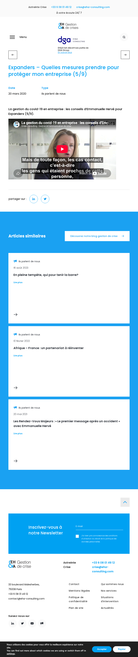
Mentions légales (79, 590)
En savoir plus (65, 52)
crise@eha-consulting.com (93, 7)
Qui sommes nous (112, 584)
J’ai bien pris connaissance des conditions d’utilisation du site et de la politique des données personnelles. (99, 538)
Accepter (102, 649)
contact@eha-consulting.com (26, 598)
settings (11, 653)
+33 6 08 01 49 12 (61, 7)
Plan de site (76, 608)
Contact (74, 584)
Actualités (107, 608)
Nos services (109, 590)
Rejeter (122, 649)
